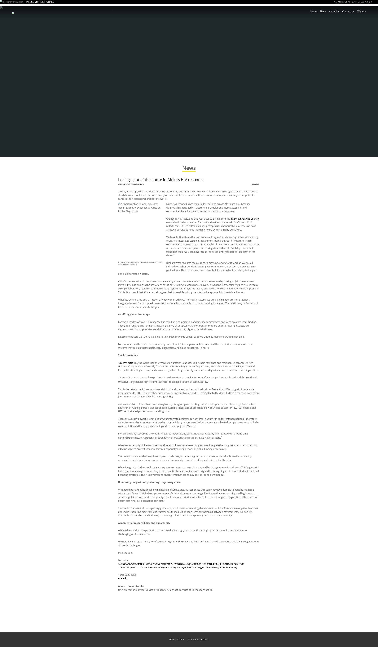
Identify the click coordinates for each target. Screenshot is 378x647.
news (171, 639)
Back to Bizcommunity (362, 2)
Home (313, 11)
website (204, 639)
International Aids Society (245, 218)
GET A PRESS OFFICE (342, 2)
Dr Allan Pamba (126, 184)
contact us (193, 639)
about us (181, 639)
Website (361, 11)
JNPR (142, 184)
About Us (334, 11)
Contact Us (348, 11)
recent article (127, 362)
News (323, 11)
